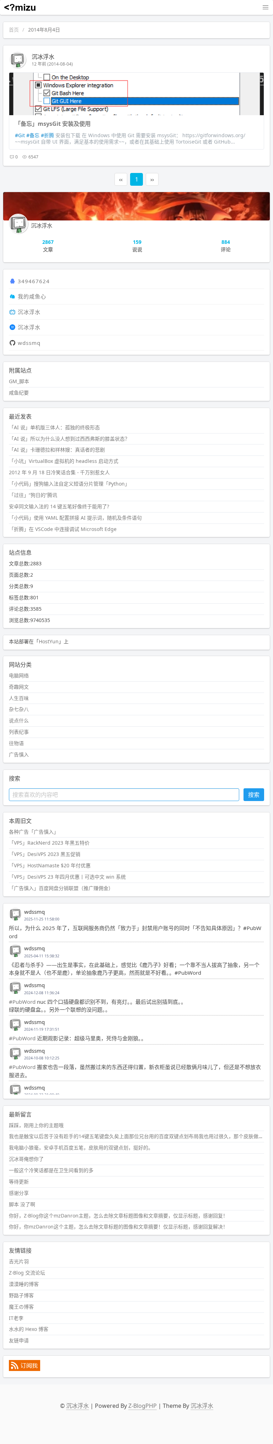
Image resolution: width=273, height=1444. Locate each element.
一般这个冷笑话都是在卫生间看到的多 (51, 1170)
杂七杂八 (19, 709)
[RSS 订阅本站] (24, 1369)
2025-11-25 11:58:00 (41, 919)
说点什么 (19, 720)
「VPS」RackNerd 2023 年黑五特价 (49, 842)
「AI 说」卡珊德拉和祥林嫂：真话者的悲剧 (57, 449)
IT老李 (16, 1318)
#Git (20, 135)
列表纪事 (19, 731)
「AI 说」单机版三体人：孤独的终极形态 (54, 427)
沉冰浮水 (43, 57)
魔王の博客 (21, 1306)
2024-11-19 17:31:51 (41, 1029)
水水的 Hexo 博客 (28, 1329)
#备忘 (32, 135)
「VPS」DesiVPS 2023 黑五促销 (44, 854)
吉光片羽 (19, 1261)
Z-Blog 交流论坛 (27, 1272)
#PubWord (22, 1001)
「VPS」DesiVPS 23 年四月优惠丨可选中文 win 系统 (67, 876)
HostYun (49, 641)
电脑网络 (19, 675)
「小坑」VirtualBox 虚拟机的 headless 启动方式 (63, 461)
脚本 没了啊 (22, 1204)
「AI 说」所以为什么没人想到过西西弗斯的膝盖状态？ (69, 438)
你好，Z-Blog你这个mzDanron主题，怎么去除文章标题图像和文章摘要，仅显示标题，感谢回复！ (118, 1215)
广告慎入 (19, 754)
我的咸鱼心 (32, 296)
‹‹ (121, 179)
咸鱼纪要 (19, 392)
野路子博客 (21, 1295)
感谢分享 (19, 1193)
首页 (14, 29)
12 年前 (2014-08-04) (52, 64)
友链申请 (19, 1340)
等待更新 (19, 1181)
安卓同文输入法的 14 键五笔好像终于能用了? (59, 506)
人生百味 (19, 698)
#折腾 (47, 135)
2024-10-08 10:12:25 (41, 1058)
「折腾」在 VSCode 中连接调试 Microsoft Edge (63, 529)
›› (152, 179)
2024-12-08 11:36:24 (41, 992)
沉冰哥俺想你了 (26, 1158)
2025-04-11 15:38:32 (41, 955)
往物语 (16, 743)
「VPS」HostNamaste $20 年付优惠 (50, 865)
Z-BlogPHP (142, 1406)
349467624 (34, 281)
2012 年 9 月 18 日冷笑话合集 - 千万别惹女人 (59, 472)
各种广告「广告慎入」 (34, 831)
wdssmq (29, 342)
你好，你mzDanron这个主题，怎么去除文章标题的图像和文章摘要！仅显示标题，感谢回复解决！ (118, 1226)
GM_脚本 (19, 381)
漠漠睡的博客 (24, 1284)
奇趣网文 (19, 686)
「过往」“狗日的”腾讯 (33, 495)
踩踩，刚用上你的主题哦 (36, 1125)
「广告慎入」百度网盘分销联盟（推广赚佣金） (61, 888)
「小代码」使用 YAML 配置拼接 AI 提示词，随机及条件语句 (75, 517)
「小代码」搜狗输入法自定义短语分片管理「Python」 (69, 483)
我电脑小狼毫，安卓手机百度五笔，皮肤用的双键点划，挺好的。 (81, 1147)
